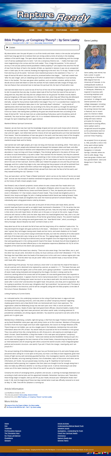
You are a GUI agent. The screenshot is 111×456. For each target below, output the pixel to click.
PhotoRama (9, 438)
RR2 (27, 43)
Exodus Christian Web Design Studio (72, 449)
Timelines (49, 30)
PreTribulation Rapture (13, 431)
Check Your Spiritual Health (68, 433)
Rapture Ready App (65, 438)
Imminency (62, 436)
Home (31, 30)
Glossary (74, 30)
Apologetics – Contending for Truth (70, 431)
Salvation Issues (63, 428)
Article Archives (63, 424)
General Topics (63, 441)
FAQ (6, 426)
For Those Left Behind (12, 436)
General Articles (48, 43)
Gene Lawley (38, 43)
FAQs (40, 30)
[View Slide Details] (55, 15)
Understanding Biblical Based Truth (71, 426)
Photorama (61, 30)
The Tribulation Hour (12, 433)
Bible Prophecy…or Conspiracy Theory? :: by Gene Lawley (35, 397)
